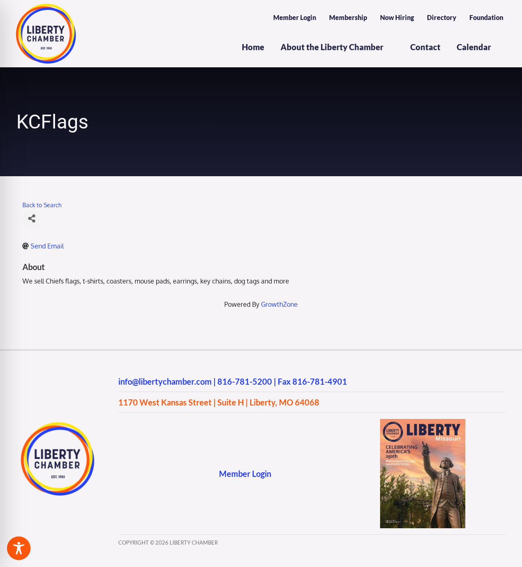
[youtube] (154, 473)
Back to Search (42, 204)
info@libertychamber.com (165, 381)
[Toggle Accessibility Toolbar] (18, 548)
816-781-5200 (244, 381)
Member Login (245, 473)
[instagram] (138, 473)
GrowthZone (279, 304)
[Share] (31, 219)
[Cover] (422, 422)
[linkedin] (170, 473)
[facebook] (122, 473)
